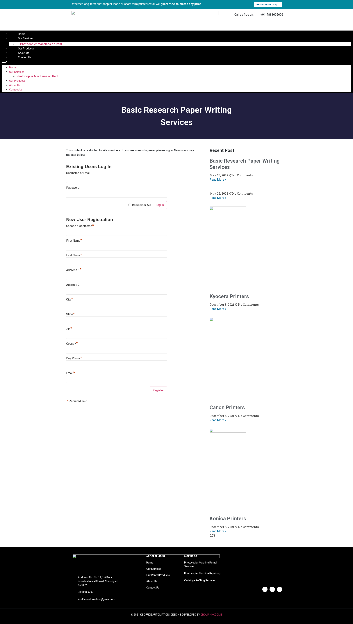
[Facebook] (265, 589)
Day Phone (74, 358)
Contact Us (24, 57)
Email (70, 373)
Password (72, 187)
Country (72, 343)
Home (21, 34)
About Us (23, 53)
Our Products (26, 48)
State (70, 314)
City (69, 299)
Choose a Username (80, 226)
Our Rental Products (158, 575)
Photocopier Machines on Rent (41, 44)
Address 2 (73, 285)
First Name (74, 240)
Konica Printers (228, 518)
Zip (69, 329)
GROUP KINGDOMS (211, 614)
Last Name (74, 255)
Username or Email (78, 173)
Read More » (218, 179)
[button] (268, 4)
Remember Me (141, 205)
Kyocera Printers (229, 296)
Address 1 (73, 270)
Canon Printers (227, 407)
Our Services (25, 38)
